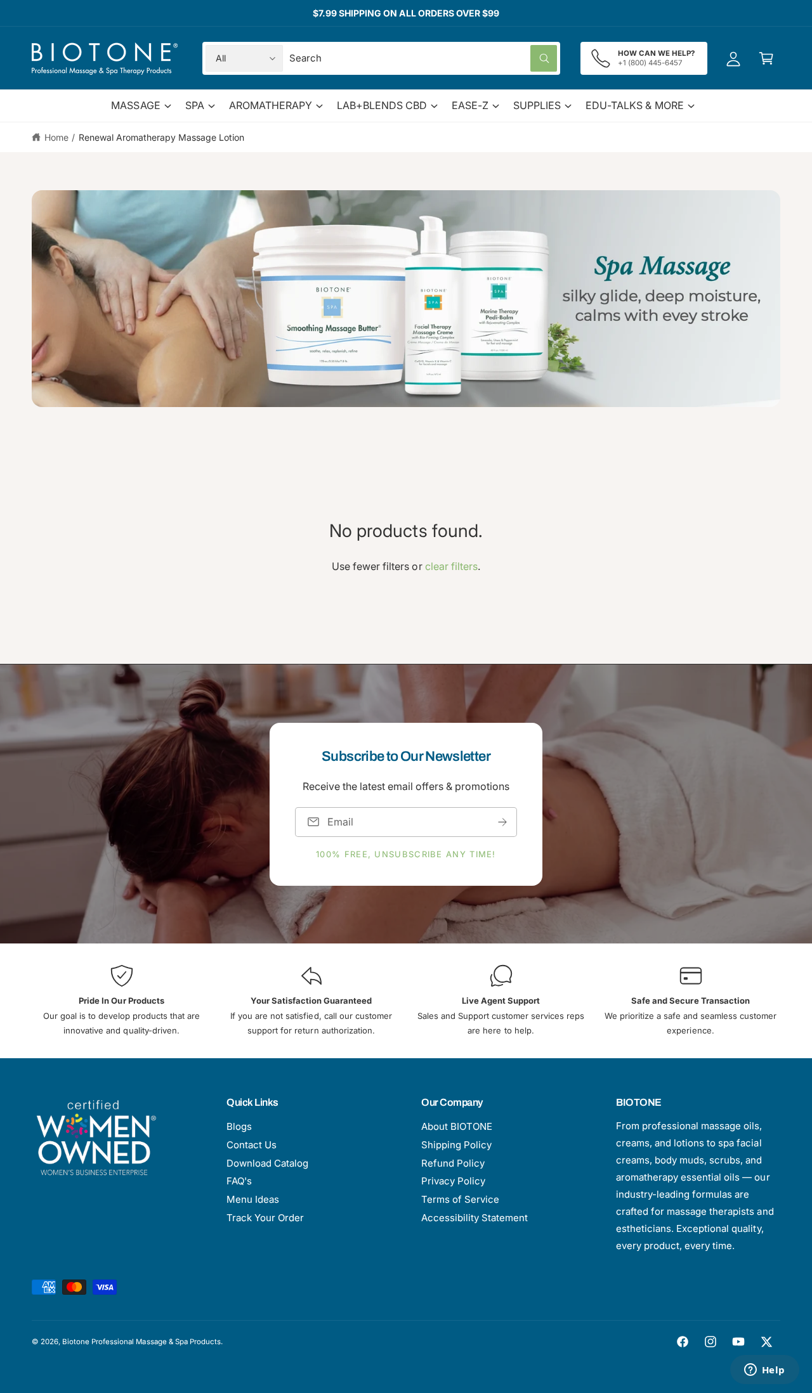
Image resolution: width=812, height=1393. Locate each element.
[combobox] (423, 58)
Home (56, 137)
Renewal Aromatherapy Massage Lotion (162, 137)
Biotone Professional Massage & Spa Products (141, 1341)
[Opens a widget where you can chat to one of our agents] (764, 1371)
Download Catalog (267, 1163)
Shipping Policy (456, 1145)
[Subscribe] (502, 821)
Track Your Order (265, 1218)
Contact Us (251, 1145)
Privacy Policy (453, 1181)
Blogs (239, 1126)
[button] (766, 58)
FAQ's (239, 1181)
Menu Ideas (252, 1199)
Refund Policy (453, 1163)
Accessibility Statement (474, 1218)
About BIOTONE (456, 1126)
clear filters (451, 566)
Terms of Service (460, 1199)
